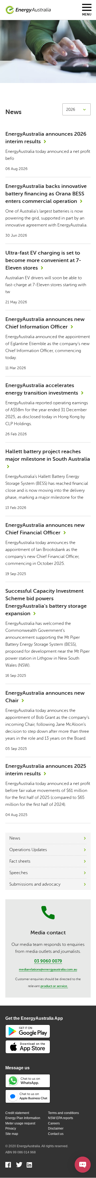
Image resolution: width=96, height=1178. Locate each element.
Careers (54, 1123)
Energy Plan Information (22, 1118)
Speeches (18, 872)
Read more (48, 151)
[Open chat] (83, 1165)
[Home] (28, 10)
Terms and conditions (63, 1113)
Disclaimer (55, 1128)
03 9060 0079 (48, 961)
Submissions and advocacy (35, 884)
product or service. (54, 986)
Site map (11, 1134)
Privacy (10, 1128)
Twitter (19, 1165)
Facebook (8, 1165)
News (14, 838)
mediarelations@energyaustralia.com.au (48, 969)
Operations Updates (28, 849)
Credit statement (17, 1113)
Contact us (55, 1134)
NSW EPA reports (60, 1118)
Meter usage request (20, 1123)
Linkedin (30, 1165)
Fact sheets (19, 861)
